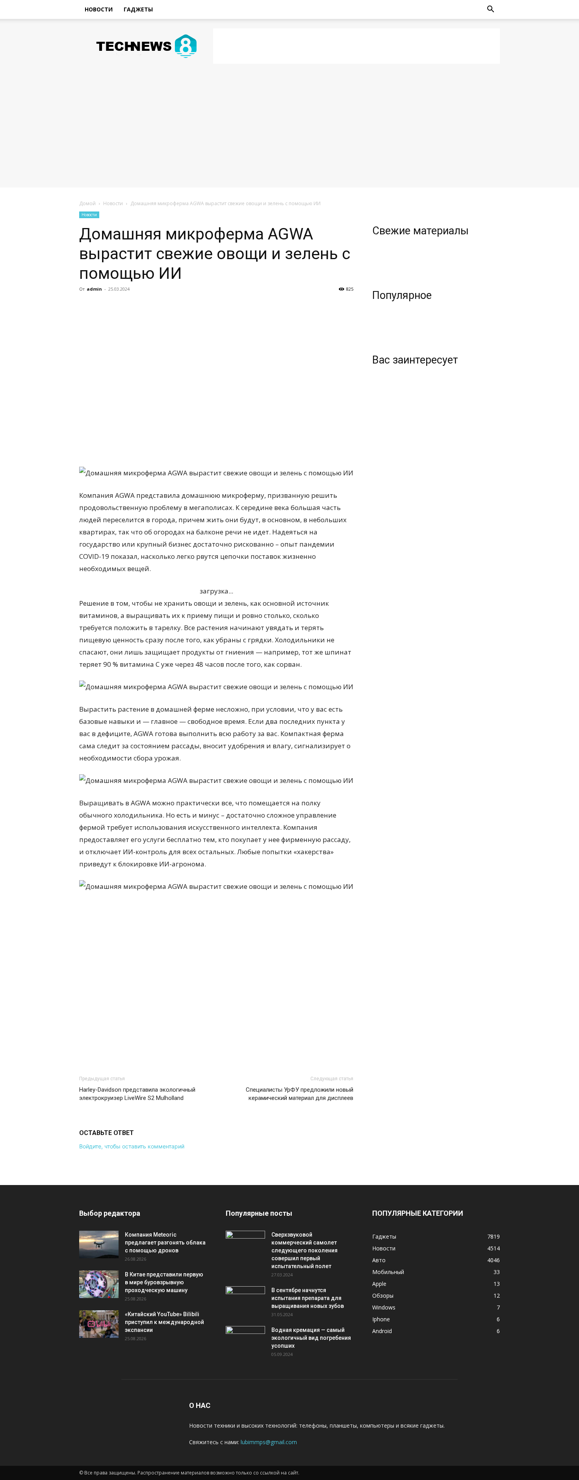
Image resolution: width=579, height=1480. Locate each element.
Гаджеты (138, 9)
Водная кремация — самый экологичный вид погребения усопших (311, 1338)
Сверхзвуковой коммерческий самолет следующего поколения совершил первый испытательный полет (304, 1250)
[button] (490, 10)
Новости (99, 9)
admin (94, 289)
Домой (87, 203)
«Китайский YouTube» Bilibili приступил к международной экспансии (164, 1322)
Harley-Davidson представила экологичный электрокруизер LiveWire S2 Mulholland (137, 1094)
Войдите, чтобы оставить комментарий (131, 1146)
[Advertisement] (356, 46)
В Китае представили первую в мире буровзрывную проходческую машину (164, 1282)
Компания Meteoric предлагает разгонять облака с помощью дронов (165, 1242)
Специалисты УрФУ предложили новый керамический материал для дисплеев (299, 1094)
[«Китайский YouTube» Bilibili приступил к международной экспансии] (99, 1324)
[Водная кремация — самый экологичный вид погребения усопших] (245, 1340)
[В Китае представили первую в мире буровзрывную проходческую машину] (99, 1284)
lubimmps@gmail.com (269, 1442)
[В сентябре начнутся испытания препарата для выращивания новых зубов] (245, 1300)
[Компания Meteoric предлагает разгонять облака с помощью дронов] (99, 1244)
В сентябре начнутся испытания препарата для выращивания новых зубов (307, 1298)
